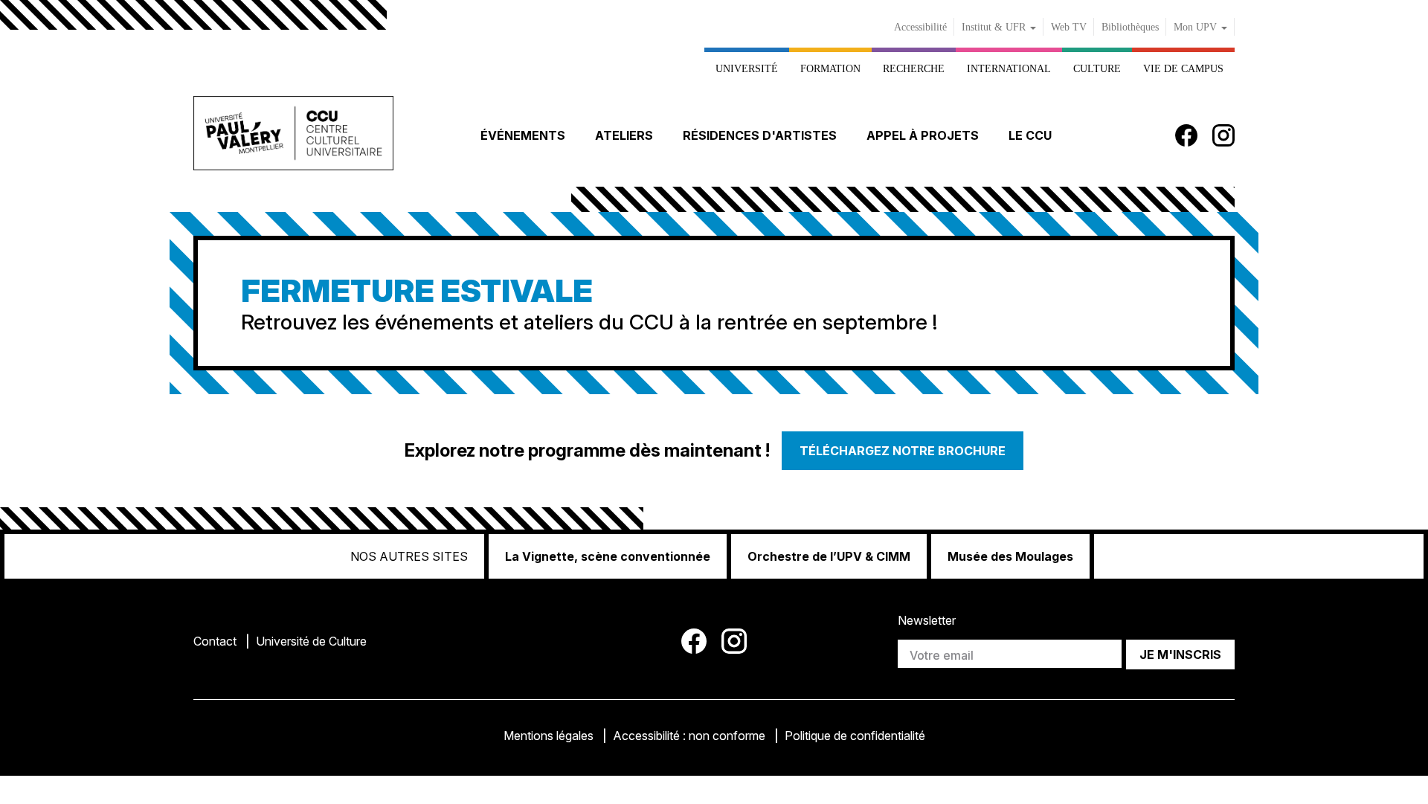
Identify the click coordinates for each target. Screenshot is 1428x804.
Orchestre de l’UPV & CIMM (828, 556)
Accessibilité (920, 27)
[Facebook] (1186, 135)
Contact (215, 641)
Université (746, 68)
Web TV (1069, 27)
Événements (522, 135)
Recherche (914, 68)
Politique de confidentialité (855, 735)
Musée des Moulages (1010, 556)
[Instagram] (1223, 135)
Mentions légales (549, 735)
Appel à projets (922, 135)
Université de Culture (311, 641)
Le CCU (1030, 135)
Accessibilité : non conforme (689, 735)
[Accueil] (293, 136)
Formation (830, 68)
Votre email (942, 655)
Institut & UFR (995, 27)
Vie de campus (1183, 68)
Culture (1097, 68)
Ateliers (624, 135)
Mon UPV (1197, 27)
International (1009, 68)
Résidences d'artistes (760, 135)
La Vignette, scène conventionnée (607, 556)
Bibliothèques (1130, 27)
